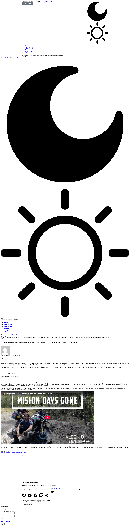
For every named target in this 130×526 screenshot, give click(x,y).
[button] (1, 59)
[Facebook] (24, 495)
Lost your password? (6, 521)
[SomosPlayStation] (10, 57)
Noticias (3, 338)
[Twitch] (41, 495)
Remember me (5, 518)
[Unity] (47, 495)
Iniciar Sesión (14, 334)
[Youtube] (30, 495)
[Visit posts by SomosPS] (5, 354)
